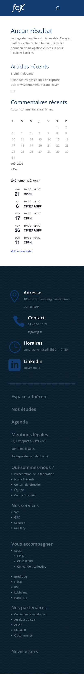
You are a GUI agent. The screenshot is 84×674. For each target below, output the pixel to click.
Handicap (20, 598)
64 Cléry (19, 528)
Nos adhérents (24, 479)
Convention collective (31, 566)
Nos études (23, 409)
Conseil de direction (28, 484)
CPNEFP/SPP (33, 206)
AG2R (18, 625)
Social (18, 551)
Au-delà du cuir (24, 619)
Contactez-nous (24, 495)
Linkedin (33, 361)
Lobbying (20, 592)
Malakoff (20, 630)
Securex (19, 523)
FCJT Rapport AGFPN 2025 (28, 441)
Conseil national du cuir (30, 614)
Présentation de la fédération (34, 474)
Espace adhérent (29, 396)
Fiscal (18, 582)
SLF (13, 91)
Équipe (19, 490)
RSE (16, 587)
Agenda (19, 422)
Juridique (20, 576)
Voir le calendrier (21, 251)
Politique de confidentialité (29, 456)
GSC (17, 517)
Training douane (22, 73)
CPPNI (28, 194)
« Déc (14, 169)
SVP (16, 512)
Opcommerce (23, 635)
